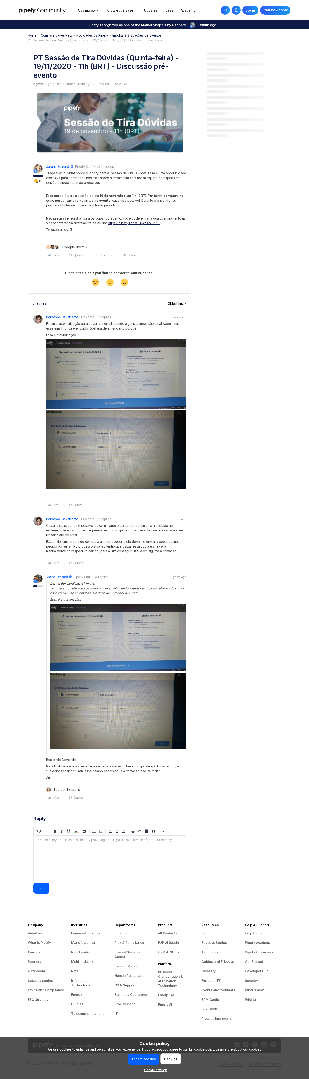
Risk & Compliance (129, 942)
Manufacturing (83, 942)
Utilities (77, 1004)
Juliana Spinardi (58, 166)
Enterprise (166, 995)
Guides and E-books (218, 961)
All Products (167, 933)
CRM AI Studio (169, 952)
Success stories (40, 980)
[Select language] (236, 10)
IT (116, 1013)
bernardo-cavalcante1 (62, 317)
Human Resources (129, 975)
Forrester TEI (211, 980)
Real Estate (80, 952)
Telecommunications (87, 1013)
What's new (254, 990)
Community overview (56, 35)
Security (251, 980)
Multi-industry (82, 961)
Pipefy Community (259, 952)
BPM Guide (210, 999)
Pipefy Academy (258, 942)
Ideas (169, 10)
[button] (275, 10)
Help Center (254, 933)
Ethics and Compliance (46, 990)
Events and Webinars (218, 990)
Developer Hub (257, 971)
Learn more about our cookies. (239, 1049)
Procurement (125, 1004)
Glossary (209, 971)
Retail (75, 971)
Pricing (250, 999)
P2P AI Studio (168, 942)
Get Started (254, 961)
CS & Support (125, 985)
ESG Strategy (38, 999)
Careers (34, 952)
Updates (150, 10)
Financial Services (85, 933)
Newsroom (36, 971)
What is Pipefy (39, 942)
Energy (76, 994)
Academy (188, 10)
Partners (34, 961)
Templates (210, 952)
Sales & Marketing (129, 966)
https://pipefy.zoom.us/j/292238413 (134, 223)
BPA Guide (210, 1009)
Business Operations (131, 994)
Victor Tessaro (57, 577)
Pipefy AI (165, 1004)
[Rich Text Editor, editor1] (110, 858)
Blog (205, 933)
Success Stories (214, 942)
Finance (121, 933)
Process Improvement (219, 1018)
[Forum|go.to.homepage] (47, 10)
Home (32, 35)
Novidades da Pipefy (92, 35)
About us (35, 933)
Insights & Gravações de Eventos (137, 35)
